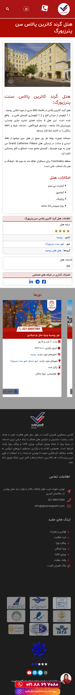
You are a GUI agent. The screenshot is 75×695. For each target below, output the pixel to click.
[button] (26, 9)
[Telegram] (40, 672)
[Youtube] (29, 672)
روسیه (59, 237)
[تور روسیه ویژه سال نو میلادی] (37, 316)
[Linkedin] (35, 672)
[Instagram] (45, 672)
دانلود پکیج (16, 391)
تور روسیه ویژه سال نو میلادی (51, 335)
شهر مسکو (41, 361)
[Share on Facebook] (44, 282)
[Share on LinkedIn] (31, 282)
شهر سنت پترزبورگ (54, 244)
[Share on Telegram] (38, 282)
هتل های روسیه (53, 250)
